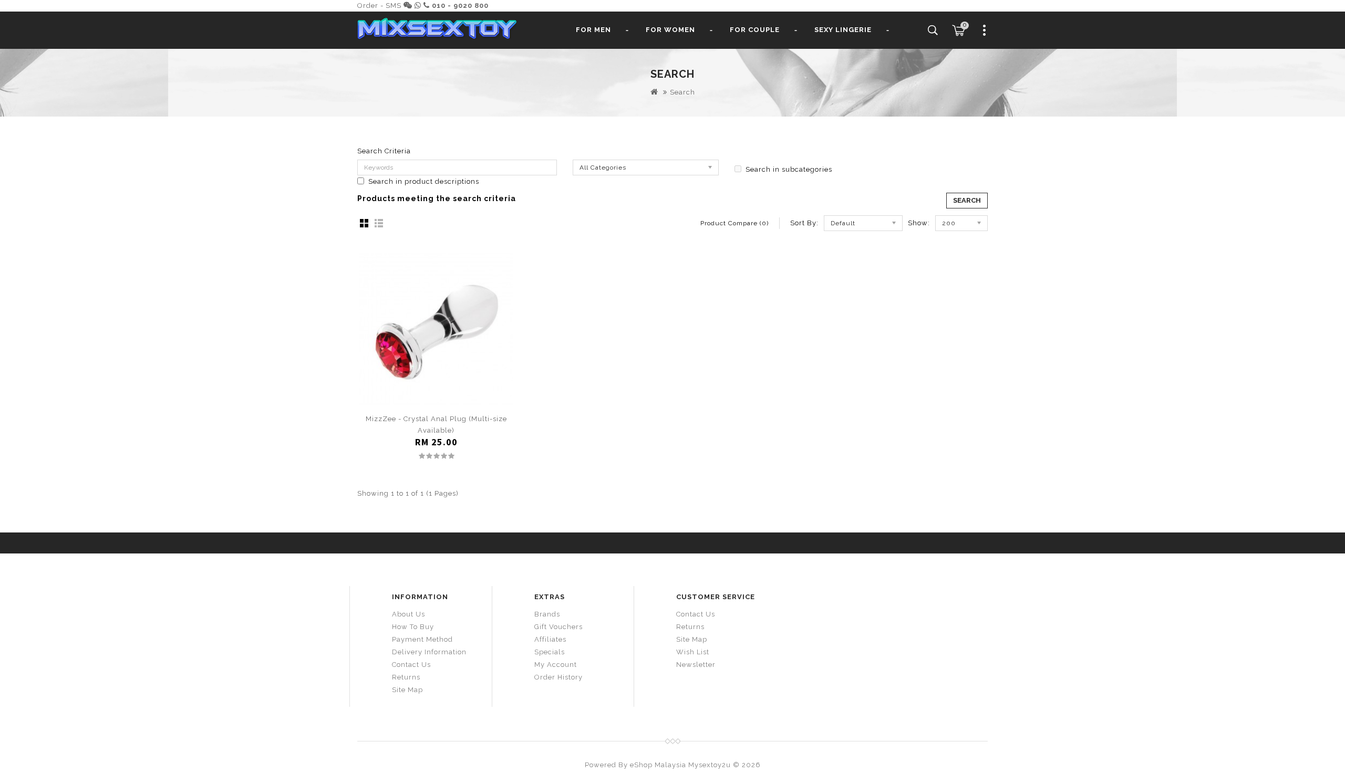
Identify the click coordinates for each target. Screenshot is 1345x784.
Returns (406, 677)
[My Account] (984, 34)
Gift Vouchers (558, 627)
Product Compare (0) (734, 223)
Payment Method (422, 639)
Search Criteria (384, 151)
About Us (408, 614)
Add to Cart (436, 400)
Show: (919, 223)
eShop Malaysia (658, 765)
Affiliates (550, 639)
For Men (593, 30)
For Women (670, 30)
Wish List (692, 652)
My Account (555, 664)
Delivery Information (429, 652)
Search (682, 92)
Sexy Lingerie (843, 30)
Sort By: (804, 223)
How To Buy (413, 627)
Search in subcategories (789, 169)
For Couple (755, 30)
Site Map (407, 690)
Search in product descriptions (423, 181)
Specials (549, 652)
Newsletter (696, 664)
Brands (547, 614)
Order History (558, 677)
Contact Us (411, 664)
